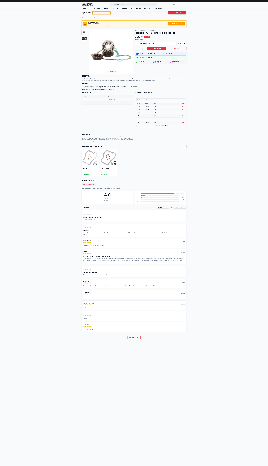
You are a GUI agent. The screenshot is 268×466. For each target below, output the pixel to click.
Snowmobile (124, 8)
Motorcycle (85, 8)
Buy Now (176, 48)
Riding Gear (138, 8)
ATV (112, 8)
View (183, 106)
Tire (131, 8)
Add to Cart (157, 48)
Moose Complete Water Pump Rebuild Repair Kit (108, 167)
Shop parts (177, 12)
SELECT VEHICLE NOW (177, 23)
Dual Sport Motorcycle (95, 8)
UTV (117, 8)
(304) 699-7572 (175, 0)
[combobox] (163, 207)
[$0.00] (185, 4)
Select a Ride (181, 43)
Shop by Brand (147, 8)
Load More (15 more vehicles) (162, 125)
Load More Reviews (134, 337)
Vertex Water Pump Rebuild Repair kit (89, 167)
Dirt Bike (106, 8)
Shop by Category (157, 8)
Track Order (185, 0)
